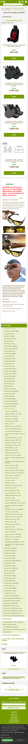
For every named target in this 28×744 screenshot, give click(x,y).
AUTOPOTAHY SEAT (9, 573)
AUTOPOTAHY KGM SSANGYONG (12, 560)
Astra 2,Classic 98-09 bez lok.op (13, 431)
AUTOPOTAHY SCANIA (10, 565)
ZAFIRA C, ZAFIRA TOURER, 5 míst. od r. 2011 (15, 458)
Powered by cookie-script (5, 742)
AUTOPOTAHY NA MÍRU (9, 328)
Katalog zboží (14, 715)
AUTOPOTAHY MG (8, 341)
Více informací (14, 730)
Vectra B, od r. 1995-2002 (11, 418)
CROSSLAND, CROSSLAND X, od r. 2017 (15, 542)
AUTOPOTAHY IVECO (9, 381)
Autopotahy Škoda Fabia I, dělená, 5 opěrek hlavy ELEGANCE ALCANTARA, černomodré (14, 653)
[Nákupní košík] (26, 2)
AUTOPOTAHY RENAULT (10, 555)
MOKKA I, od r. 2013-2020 (11, 450)
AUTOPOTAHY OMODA (10, 553)
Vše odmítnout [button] (20, 740)
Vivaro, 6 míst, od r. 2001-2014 (12, 524)
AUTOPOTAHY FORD (9, 366)
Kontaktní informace (14, 720)
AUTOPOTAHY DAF (9, 356)
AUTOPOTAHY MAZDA (10, 398)
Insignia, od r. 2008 (10, 498)
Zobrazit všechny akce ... (14, 669)
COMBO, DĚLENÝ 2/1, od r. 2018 (13, 413)
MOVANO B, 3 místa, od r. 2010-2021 (14, 509)
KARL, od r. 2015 (9, 423)
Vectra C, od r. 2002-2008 (11, 512)
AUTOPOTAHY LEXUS (9, 393)
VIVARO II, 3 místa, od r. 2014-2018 (14, 529)
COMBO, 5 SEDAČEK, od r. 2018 (13, 495)
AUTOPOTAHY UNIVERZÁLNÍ (10, 603)
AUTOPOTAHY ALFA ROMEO (11, 331)
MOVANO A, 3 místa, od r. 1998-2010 (14, 473)
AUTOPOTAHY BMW (9, 336)
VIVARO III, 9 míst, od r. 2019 (12, 452)
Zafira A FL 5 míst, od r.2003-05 (13, 426)
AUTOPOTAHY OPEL (9, 408)
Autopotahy (6, 325)
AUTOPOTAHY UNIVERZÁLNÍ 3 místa (12, 613)
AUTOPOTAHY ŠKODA (9, 580)
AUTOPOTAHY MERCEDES (10, 401)
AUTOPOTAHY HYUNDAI (10, 373)
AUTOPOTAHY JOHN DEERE (11, 583)
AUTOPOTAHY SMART (9, 570)
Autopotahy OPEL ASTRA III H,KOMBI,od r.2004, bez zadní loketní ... (14, 85)
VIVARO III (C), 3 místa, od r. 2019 (13, 485)
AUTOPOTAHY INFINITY (10, 376)
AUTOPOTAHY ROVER (9, 558)
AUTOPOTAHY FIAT (9, 363)
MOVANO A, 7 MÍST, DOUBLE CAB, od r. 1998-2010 (15, 545)
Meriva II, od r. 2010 (10, 483)
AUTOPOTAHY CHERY (9, 563)
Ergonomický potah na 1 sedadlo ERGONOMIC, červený (14, 45)
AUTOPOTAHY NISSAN (10, 406)
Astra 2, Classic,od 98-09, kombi (13, 429)
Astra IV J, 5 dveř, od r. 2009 (12, 500)
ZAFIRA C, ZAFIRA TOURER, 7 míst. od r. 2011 (15, 434)
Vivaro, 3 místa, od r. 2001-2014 (13, 440)
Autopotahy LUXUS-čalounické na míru (13, 639)
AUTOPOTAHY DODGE (9, 361)
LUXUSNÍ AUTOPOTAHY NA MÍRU (11, 600)
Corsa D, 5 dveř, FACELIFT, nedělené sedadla (14, 506)
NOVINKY (4, 644)
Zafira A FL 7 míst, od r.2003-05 (13, 455)
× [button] (26, 725)
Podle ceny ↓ (10, 22)
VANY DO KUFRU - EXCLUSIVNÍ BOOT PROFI (14, 629)
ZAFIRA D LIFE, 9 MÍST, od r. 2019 (13, 437)
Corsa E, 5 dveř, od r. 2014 (11, 468)
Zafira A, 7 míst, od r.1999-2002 (13, 537)
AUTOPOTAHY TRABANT (10, 588)
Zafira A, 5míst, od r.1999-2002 (13, 534)
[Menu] (1, 1)
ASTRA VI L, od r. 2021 (10, 522)
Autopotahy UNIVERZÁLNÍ (11, 635)
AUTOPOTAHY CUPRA (9, 358)
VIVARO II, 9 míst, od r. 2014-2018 (13, 514)
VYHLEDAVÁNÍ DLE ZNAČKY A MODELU (13, 622)
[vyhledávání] (23, 2)
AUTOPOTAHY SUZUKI (10, 578)
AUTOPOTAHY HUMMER (10, 371)
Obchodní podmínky (14, 719)
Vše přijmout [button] (7, 740)
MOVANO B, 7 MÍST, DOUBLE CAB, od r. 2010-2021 (15, 462)
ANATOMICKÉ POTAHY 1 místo (11, 605)
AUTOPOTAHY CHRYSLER (10, 348)
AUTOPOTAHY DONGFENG (11, 568)
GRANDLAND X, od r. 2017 (11, 447)
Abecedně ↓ (4, 22)
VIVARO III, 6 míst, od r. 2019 (12, 519)
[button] (14, 737)
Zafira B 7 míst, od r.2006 (11, 478)
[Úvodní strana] (4, 2)
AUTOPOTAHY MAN (9, 396)
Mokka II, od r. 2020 (10, 527)
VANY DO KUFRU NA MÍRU (9, 624)
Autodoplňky (6, 619)
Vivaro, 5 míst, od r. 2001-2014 (12, 475)
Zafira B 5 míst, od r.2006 (11, 421)
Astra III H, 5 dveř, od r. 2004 (12, 490)
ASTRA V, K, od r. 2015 (10, 488)
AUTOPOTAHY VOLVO (9, 593)
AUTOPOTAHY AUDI (9, 333)
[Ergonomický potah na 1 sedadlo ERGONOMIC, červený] (14, 34)
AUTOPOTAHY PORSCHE (10, 550)
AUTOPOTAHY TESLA (9, 343)
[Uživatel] (20, 2)
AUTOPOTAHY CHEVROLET (11, 346)
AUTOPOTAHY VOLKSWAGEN (11, 595)
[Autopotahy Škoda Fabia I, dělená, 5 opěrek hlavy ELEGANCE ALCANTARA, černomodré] (13, 659)
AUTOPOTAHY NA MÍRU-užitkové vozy (13, 598)
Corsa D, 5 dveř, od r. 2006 (11, 465)
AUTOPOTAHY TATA (9, 585)
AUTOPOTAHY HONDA (10, 368)
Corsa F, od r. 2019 (9, 480)
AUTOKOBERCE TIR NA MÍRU (10, 627)
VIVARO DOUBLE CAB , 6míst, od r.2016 (15, 503)
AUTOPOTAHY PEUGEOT (10, 548)
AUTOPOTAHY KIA (9, 386)
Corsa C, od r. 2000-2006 (11, 411)
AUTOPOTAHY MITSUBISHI (11, 403)
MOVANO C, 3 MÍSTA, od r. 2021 (13, 442)
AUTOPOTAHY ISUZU (9, 378)
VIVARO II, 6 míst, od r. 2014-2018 (13, 517)
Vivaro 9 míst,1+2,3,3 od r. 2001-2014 (14, 470)
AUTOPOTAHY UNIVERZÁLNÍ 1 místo (12, 608)
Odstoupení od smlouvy (14, 722)
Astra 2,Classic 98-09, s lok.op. (13, 445)
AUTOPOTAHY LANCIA (10, 388)
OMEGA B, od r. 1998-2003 (11, 539)
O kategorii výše (6, 16)
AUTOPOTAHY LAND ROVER (11, 391)
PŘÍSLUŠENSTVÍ (7, 632)
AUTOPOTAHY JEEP (9, 383)
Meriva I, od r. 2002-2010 (11, 416)
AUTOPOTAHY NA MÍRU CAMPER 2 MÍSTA (13, 615)
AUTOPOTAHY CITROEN (10, 338)
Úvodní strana (14, 714)
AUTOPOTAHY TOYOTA (10, 590)
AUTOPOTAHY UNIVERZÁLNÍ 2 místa (12, 610)
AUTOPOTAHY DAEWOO (10, 353)
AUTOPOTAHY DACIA (9, 351)
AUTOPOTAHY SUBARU (10, 575)
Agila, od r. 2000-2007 (10, 532)
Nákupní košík (14, 717)
